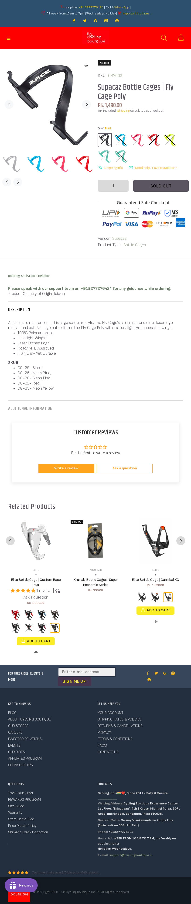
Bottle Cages (134, 244)
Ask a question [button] (125, 468)
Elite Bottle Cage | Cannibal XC (155, 580)
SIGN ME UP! (75, 681)
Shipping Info (113, 168)
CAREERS (15, 732)
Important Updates (136, 13)
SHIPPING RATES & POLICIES (119, 719)
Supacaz (119, 238)
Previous (9, 104)
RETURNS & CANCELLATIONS (120, 726)
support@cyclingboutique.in (131, 855)
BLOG (12, 713)
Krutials (96, 570)
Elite (36, 570)
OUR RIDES (16, 752)
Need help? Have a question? (156, 168)
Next (86, 104)
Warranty (15, 812)
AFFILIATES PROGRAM (25, 758)
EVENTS (14, 745)
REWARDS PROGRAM (24, 799)
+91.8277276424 (90, 7)
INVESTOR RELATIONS (25, 739)
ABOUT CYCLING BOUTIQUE (29, 719)
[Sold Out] (95, 540)
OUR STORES (18, 726)
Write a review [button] (66, 468)
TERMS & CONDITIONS (115, 739)
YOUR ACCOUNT (110, 713)
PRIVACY (104, 732)
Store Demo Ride (21, 819)
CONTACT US (108, 752)
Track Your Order (20, 793)
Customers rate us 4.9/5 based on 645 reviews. (65, 872)
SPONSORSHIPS (20, 765)
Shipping (123, 111)
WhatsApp (122, 7)
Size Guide (16, 806)
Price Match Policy (22, 826)
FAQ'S (102, 745)
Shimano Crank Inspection (28, 832)
